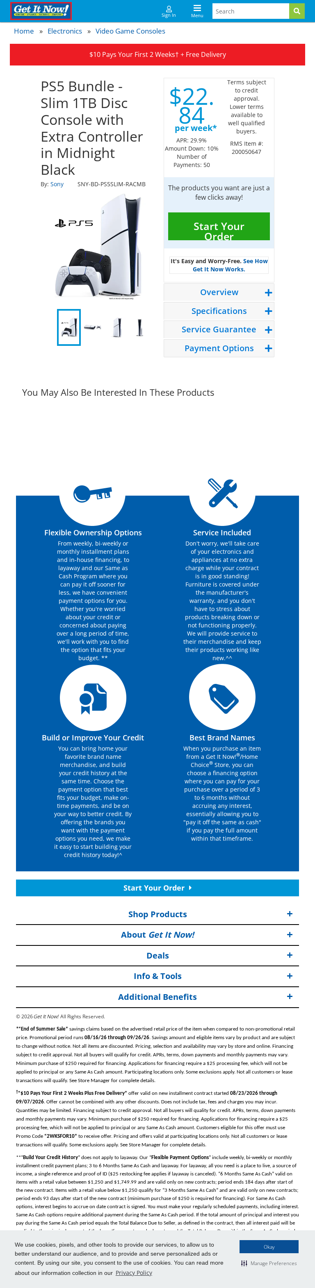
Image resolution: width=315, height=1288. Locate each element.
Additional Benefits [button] (157, 996)
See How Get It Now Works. (230, 265)
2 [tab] (93, 327)
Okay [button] (269, 1246)
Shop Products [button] (157, 914)
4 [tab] (140, 327)
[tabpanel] (96, 247)
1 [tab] (69, 327)
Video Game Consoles (130, 31)
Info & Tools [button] (158, 975)
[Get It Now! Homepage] (41, 11)
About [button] (157, 934)
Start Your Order (219, 229)
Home (24, 31)
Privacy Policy (134, 1273)
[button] (269, 1263)
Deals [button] (157, 955)
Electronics (65, 31)
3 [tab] (116, 327)
